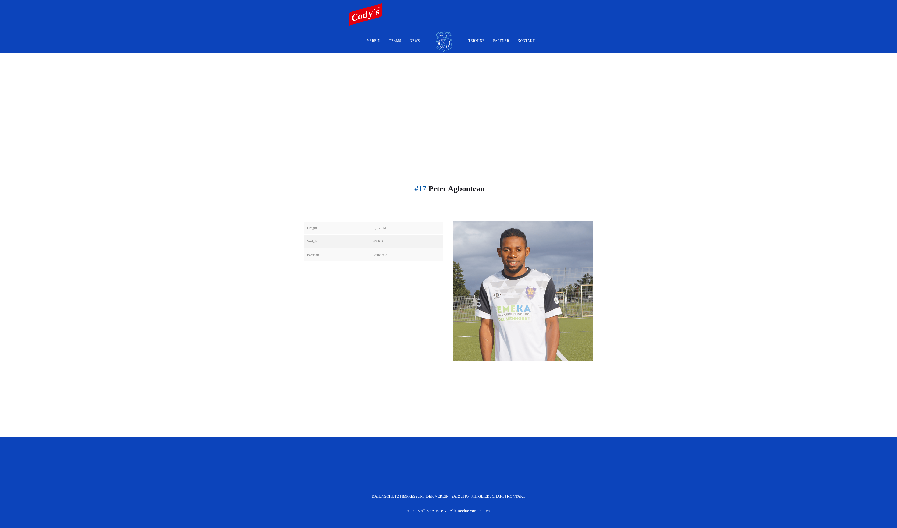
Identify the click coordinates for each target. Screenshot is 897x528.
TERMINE (476, 41)
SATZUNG (460, 496)
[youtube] (540, 5)
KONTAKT (526, 41)
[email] (521, 5)
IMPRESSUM (413, 496)
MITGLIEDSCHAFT (487, 496)
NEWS (415, 41)
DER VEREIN (437, 496)
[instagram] (549, 5)
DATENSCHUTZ (385, 496)
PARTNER (501, 41)
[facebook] (530, 5)
